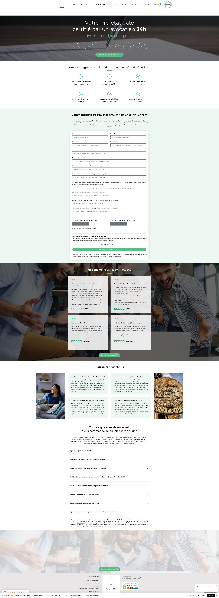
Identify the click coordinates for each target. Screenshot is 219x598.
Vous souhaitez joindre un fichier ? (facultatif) (84, 220)
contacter (98, 526)
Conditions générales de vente (90, 583)
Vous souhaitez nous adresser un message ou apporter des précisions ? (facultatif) (95, 208)
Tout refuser (201, 595)
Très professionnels (79, 323)
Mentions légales (94, 576)
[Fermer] (217, 595)
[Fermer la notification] (216, 585)
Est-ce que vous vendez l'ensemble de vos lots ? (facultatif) (88, 192)
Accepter (211, 595)
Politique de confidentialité (92, 595)
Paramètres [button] (192, 595)
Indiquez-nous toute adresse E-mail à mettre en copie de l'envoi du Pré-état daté (95, 200)
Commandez (80, 523)
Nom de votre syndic (78, 157)
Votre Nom (113, 133)
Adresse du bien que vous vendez (82, 149)
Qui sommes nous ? (93, 580)
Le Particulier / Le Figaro (139, 382)
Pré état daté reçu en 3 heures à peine (128, 323)
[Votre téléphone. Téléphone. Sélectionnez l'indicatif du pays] (113, 145)
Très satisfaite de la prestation (125, 284)
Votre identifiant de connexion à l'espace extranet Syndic (88, 165)
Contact (96, 586)
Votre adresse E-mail (78, 141)
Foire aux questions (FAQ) (113, 519)
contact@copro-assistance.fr (131, 578)
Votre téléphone (115, 141)
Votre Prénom (76, 133)
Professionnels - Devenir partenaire (88, 588)
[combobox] (109, 231)
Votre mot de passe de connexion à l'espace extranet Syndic (89, 174)
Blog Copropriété (94, 591)
